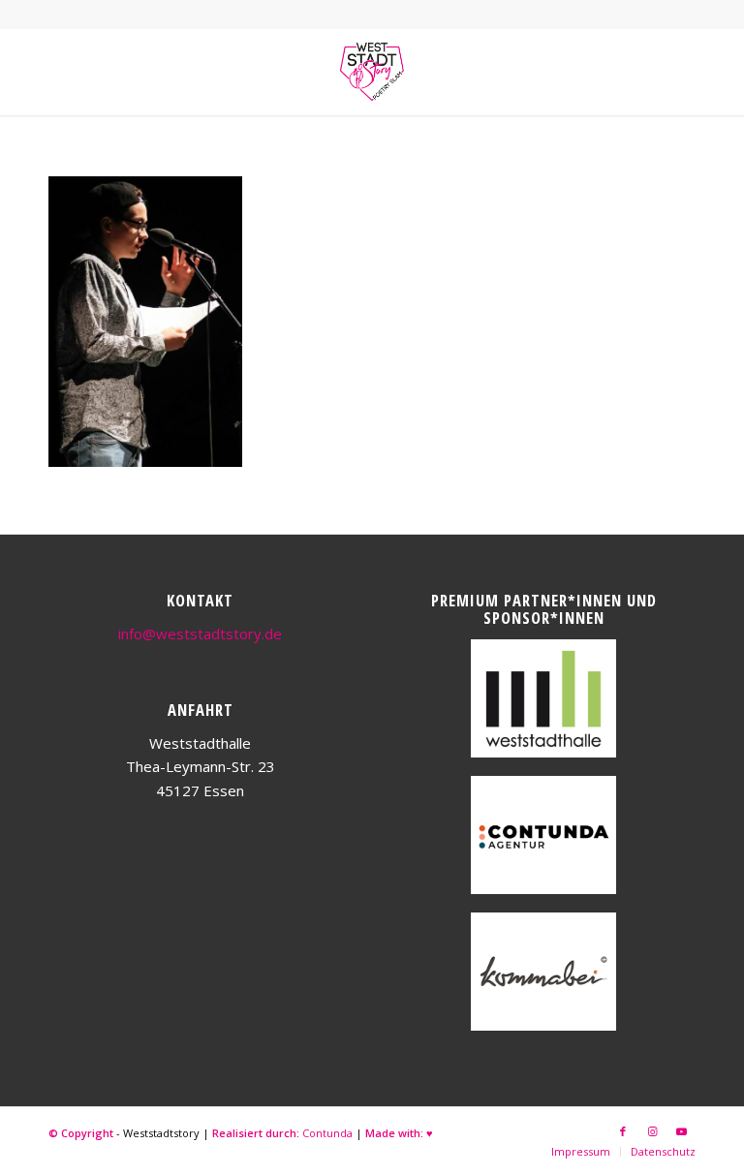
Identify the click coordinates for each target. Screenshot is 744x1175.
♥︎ (429, 1133)
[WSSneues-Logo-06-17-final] (372, 71)
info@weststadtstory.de (200, 633)
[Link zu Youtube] (681, 1131)
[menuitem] (581, 1152)
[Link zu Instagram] (651, 1131)
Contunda (327, 1133)
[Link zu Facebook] (622, 1131)
